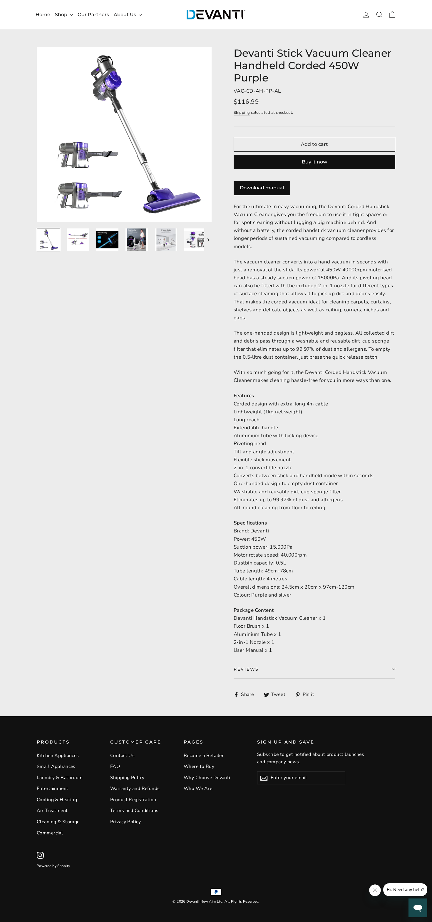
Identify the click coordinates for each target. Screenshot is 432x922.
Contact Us (122, 755)
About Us (125, 14)
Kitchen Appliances (58, 755)
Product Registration (133, 799)
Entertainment (52, 788)
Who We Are (198, 788)
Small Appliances (56, 766)
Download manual (262, 188)
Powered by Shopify (53, 865)
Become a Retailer (204, 755)
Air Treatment (52, 810)
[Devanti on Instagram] (40, 855)
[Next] (208, 239)
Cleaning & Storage (58, 822)
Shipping (242, 112)
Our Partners (93, 14)
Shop (61, 14)
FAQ (115, 766)
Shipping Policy (127, 777)
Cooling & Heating (57, 799)
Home (43, 14)
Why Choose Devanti (207, 777)
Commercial (50, 833)
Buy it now (314, 162)
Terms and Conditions (134, 810)
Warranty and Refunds (135, 788)
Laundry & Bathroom (60, 777)
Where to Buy (199, 766)
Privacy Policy (125, 822)
